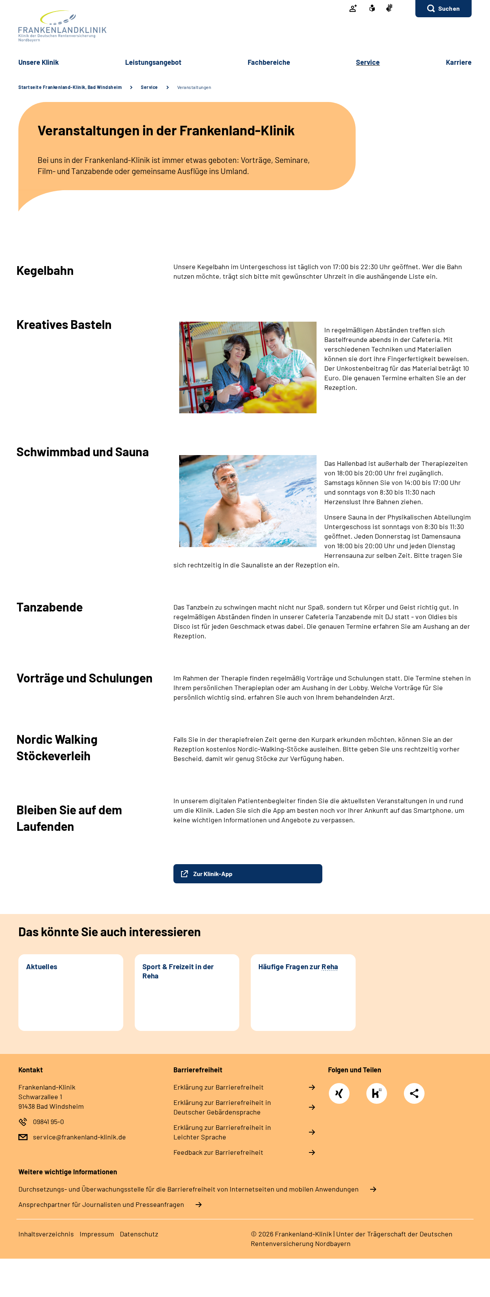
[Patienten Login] (353, 8)
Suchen (449, 8)
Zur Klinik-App (212, 873)
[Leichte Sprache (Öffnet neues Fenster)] (372, 9)
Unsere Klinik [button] (38, 62)
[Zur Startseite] (245, 26)
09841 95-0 (48, 1121)
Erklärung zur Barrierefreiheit (218, 1087)
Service (149, 87)
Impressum (97, 1234)
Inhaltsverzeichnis (46, 1234)
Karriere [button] (459, 62)
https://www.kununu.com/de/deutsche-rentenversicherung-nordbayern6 (378, 1096)
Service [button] (368, 62)
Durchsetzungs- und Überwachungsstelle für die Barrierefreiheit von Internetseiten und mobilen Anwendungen (188, 1189)
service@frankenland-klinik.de (79, 1137)
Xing (339, 1089)
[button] (443, 8)
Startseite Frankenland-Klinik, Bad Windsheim (70, 87)
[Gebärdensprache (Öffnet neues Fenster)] (389, 8)
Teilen (414, 1093)
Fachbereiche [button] (269, 62)
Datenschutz (139, 1234)
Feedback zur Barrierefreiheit (218, 1152)
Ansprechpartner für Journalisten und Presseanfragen (101, 1204)
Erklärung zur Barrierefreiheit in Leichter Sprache (222, 1132)
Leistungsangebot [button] (153, 62)
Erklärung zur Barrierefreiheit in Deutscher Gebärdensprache (222, 1107)
